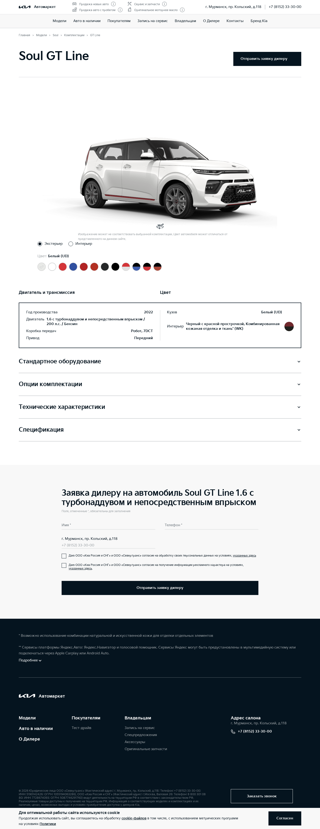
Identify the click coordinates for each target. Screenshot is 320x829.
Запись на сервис (153, 21)
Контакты (235, 21)
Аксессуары (135, 742)
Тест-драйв (81, 728)
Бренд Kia (259, 21)
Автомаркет (45, 7)
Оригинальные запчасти (146, 749)
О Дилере (211, 21)
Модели (59, 21)
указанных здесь (244, 555)
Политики (48, 824)
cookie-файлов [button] (134, 818)
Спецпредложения (141, 735)
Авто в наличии (86, 21)
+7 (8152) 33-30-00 (285, 7)
